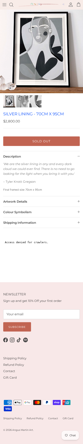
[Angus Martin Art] (41, 4)
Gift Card (10, 377)
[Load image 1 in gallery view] (41, 51)
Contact (9, 371)
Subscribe (17, 326)
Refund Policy (13, 365)
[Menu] (4, 4)
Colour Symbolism (17, 212)
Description (12, 156)
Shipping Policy (14, 358)
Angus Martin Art (22, 429)
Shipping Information (19, 223)
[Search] (13, 4)
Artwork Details (15, 201)
